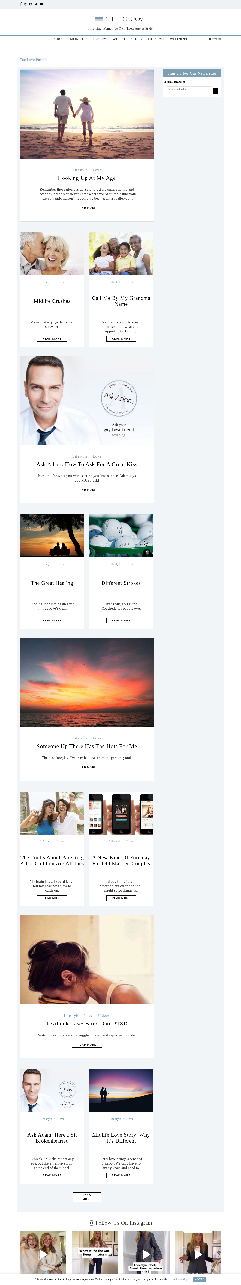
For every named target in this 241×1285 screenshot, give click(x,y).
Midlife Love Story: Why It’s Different (121, 1138)
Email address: (174, 81)
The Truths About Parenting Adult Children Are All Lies (52, 860)
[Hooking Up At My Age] (87, 114)
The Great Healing (52, 583)
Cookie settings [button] (180, 1279)
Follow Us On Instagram (123, 1223)
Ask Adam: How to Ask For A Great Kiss (86, 464)
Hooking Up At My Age (87, 178)
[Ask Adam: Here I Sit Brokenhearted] (52, 1090)
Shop (58, 39)
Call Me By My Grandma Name (121, 301)
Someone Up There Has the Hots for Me (87, 746)
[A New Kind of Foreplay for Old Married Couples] (121, 813)
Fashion (118, 39)
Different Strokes (121, 583)
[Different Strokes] (121, 535)
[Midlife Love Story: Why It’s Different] (121, 1090)
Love (97, 170)
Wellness (178, 39)
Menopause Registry (88, 39)
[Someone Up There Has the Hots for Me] (87, 682)
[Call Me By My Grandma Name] (121, 253)
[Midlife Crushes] (52, 253)
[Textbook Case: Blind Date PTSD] (87, 959)
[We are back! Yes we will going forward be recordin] (43, 1254)
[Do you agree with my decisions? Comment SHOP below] (95, 1254)
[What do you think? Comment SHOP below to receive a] (146, 1254)
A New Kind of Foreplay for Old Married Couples (121, 860)
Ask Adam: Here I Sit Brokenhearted (52, 1138)
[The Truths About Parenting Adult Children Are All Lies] (52, 813)
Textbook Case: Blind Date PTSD (87, 1023)
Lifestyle (156, 39)
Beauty (136, 39)
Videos (104, 1015)
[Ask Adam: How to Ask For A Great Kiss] (87, 400)
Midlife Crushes (52, 301)
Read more (86, 208)
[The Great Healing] (52, 535)
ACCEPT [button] (199, 1279)
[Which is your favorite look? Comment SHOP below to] (198, 1254)
